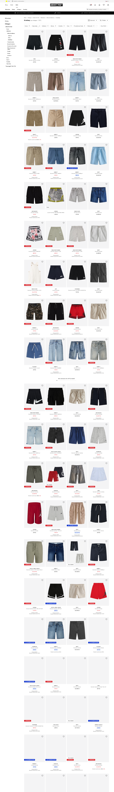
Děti (17, 5)
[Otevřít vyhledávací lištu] (87, 9)
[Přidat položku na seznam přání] (42, 32)
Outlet (8, 1)
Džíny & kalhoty (50, 17)
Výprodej (34, 26)
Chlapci (30, 17)
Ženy (6, 5)
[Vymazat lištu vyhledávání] (108, 9)
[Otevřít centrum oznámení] (99, 5)
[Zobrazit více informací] (34, 64)
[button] (92, 20)
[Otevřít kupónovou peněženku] (91, 5)
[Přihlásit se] (95, 5)
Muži (11, 5)
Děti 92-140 (36, 17)
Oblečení (43, 17)
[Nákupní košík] (108, 5)
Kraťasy (58, 17)
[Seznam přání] (104, 5)
